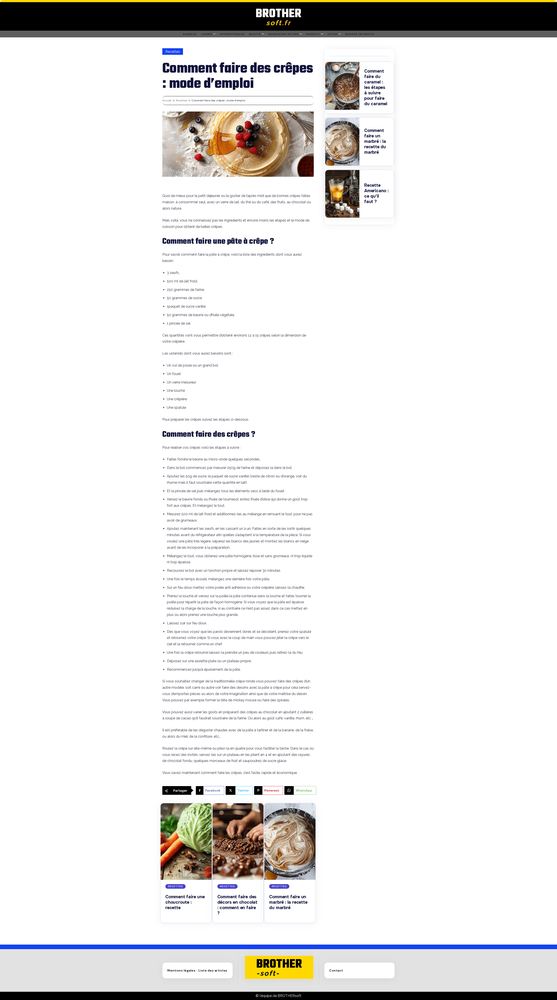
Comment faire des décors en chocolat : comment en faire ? (237, 905)
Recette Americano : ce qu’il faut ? (376, 193)
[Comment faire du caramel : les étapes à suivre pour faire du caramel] (342, 86)
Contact (336, 970)
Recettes (172, 52)
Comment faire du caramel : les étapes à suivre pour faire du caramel (375, 87)
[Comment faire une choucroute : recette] (186, 841)
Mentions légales (181, 970)
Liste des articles (212, 970)
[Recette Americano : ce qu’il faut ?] (342, 194)
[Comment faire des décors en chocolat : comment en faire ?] (238, 841)
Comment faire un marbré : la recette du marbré (288, 902)
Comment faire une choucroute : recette (185, 902)
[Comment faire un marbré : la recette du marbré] (289, 841)
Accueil (166, 100)
